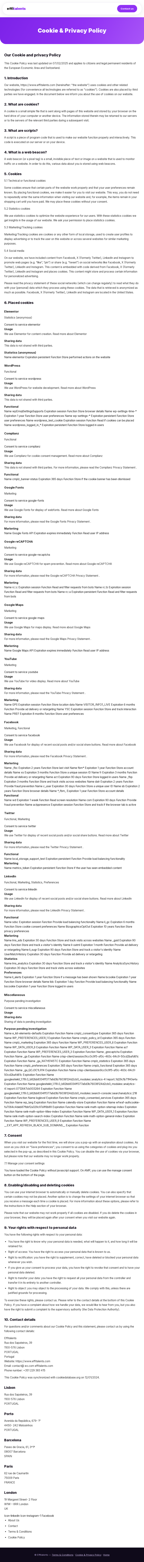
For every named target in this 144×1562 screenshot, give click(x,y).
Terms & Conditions (62, 1554)
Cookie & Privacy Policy (88, 1554)
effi (16, 8)
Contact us (127, 8)
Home (106, 1554)
